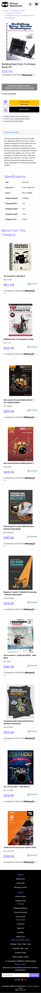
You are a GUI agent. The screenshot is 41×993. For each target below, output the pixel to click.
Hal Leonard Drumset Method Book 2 (19, 463)
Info (33, 75)
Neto (21, 988)
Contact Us (20, 924)
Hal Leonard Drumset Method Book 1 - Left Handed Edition (19, 401)
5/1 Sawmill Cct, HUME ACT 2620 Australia (20, 961)
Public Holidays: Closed (20, 957)
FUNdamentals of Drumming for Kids (18, 339)
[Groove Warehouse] (12, 4)
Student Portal (20, 901)
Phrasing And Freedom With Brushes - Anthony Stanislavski (19, 527)
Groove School (20, 896)
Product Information (11, 132)
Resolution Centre (20, 887)
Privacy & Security (20, 912)
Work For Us (20, 937)
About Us (20, 928)
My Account (20, 879)
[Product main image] (20, 41)
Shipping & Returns (20, 908)
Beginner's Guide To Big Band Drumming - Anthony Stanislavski (20, 593)
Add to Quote (24, 109)
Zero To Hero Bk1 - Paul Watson (17, 786)
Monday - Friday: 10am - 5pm (20, 944)
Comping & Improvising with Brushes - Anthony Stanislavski (19, 722)
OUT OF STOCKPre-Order (24, 103)
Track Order (20, 883)
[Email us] (16, 979)
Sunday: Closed (20, 952)
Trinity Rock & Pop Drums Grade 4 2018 (20, 847)
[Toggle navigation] (30, 4)
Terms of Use (20, 916)
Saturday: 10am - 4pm (20, 948)
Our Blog (21, 932)
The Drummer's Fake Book (14, 276)
